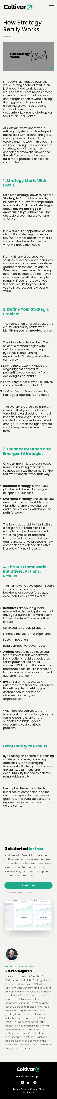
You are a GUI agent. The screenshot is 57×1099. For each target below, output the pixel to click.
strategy (8, 36)
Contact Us (28, 1092)
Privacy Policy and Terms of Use (28, 1089)
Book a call (28, 885)
